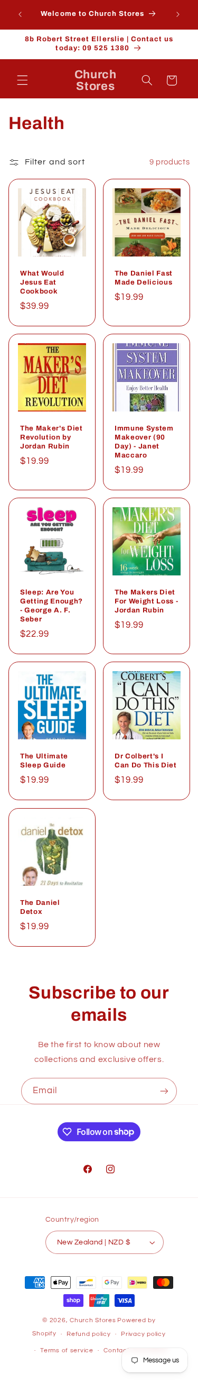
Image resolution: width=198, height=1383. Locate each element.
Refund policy (89, 1334)
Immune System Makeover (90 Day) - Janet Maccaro (144, 441)
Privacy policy (143, 1334)
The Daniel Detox (40, 907)
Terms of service (66, 1350)
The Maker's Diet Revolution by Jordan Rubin (51, 437)
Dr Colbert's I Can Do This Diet (146, 760)
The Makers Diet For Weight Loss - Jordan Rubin (146, 601)
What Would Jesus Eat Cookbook (42, 282)
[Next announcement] (178, 14)
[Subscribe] (164, 1091)
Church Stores (93, 1320)
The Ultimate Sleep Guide (44, 760)
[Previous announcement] (20, 14)
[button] (22, 80)
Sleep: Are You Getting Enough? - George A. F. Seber (51, 605)
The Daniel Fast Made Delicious (144, 277)
